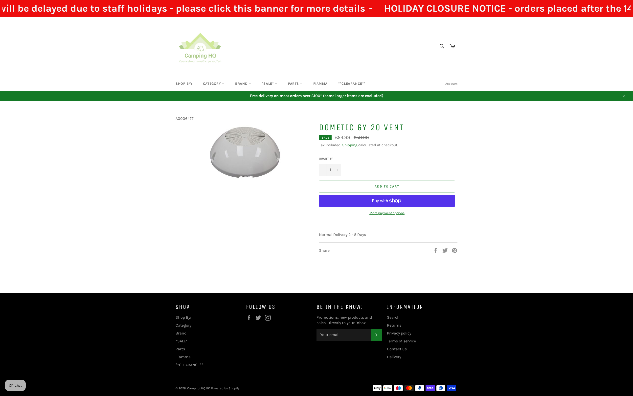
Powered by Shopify (225, 388)
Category (212, 84)
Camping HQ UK (198, 388)
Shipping (349, 145)
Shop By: (184, 84)
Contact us (397, 349)
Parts (294, 84)
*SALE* (268, 84)
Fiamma (320, 84)
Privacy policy (399, 333)
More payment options (387, 213)
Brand (242, 84)
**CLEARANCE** (351, 84)
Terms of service (401, 341)
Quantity (326, 158)
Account (451, 83)
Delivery (394, 356)
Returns (394, 325)
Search (393, 317)
